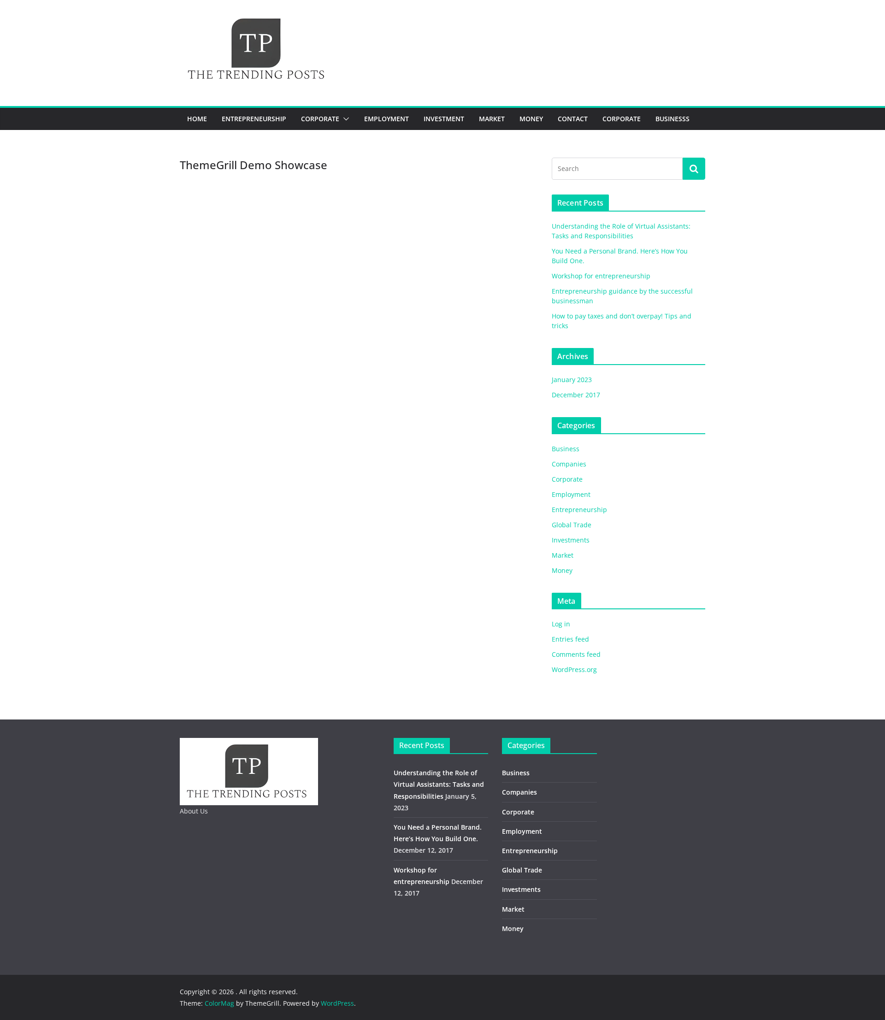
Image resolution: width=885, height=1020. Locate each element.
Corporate (320, 118)
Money (531, 118)
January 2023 (572, 379)
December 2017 (576, 394)
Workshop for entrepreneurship (601, 275)
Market (492, 118)
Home (197, 118)
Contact (573, 118)
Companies (569, 464)
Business (565, 448)
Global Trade (571, 524)
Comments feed (576, 654)
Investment (444, 118)
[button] (344, 118)
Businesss (672, 118)
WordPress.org (574, 669)
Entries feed (570, 639)
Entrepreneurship (254, 118)
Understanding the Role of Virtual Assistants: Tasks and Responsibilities (439, 784)
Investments (571, 540)
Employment (386, 118)
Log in (561, 623)
